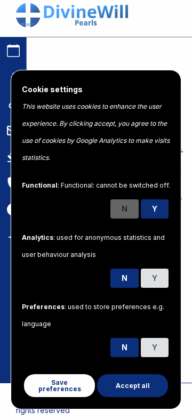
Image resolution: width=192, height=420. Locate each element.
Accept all (133, 386)
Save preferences (59, 385)
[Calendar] (13, 50)
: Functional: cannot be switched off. (96, 185)
